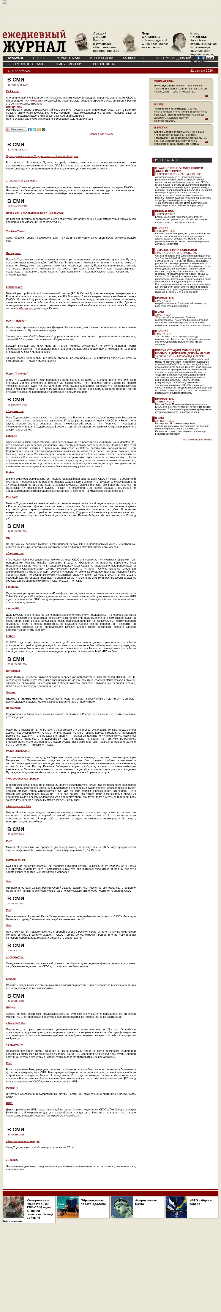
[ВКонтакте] (30, 129)
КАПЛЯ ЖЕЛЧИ (134, 58)
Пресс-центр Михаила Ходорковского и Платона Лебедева (42, 156)
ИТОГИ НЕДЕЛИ (101, 58)
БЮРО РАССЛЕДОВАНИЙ (173, 58)
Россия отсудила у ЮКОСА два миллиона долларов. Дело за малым (182, 352)
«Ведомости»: (15, 1044)
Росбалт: (12, 1087)
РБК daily (12, 497)
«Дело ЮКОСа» (20, 70)
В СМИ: (159, 104)
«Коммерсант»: (16, 1023)
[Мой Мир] (43, 129)
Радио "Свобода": (17, 373)
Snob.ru (11, 978)
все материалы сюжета (197, 439)
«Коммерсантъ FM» (18, 806)
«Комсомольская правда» (22, 778)
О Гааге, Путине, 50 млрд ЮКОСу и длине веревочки (179, 170)
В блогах (161, 228)
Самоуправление (68, 64)
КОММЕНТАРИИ (68, 58)
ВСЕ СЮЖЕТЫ (104, 64)
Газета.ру (12, 587)
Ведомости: (13, 707)
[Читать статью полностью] (181, 95)
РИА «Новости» (33, 100)
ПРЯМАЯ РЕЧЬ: (164, 81)
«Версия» (12, 1160)
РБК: (9, 1063)
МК (8, 537)
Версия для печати (102, 134)
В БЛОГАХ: (161, 127)
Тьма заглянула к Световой (176, 249)
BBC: (9, 1103)
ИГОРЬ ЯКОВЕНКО (189, 174)
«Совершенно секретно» (21, 181)
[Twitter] (34, 129)
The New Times (15, 231)
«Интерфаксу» (28, 308)
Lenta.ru (11, 435)
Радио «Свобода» (17, 751)
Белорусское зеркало (26, 64)
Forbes (10, 472)
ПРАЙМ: (11, 1007)
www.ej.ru (15, 57)
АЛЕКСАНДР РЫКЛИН (190, 356)
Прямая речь (165, 211)
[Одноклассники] (39, 129)
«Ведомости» (15, 411)
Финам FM (12, 608)
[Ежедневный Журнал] (34, 51)
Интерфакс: (13, 253)
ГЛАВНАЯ (40, 58)
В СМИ (159, 311)
